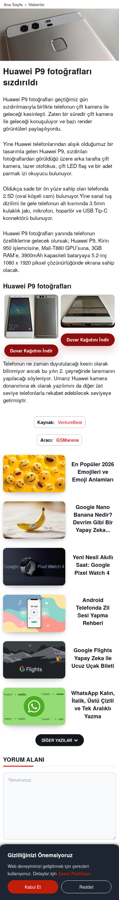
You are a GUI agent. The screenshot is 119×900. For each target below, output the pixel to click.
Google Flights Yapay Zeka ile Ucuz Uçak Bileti (92, 657)
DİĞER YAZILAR (56, 740)
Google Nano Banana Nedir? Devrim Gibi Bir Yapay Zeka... (93, 518)
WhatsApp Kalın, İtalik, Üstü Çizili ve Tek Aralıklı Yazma (93, 704)
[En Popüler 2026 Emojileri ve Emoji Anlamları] (34, 473)
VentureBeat (70, 422)
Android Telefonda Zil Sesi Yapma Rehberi (93, 611)
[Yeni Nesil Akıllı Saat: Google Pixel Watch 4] (34, 566)
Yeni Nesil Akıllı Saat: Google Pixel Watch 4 (93, 564)
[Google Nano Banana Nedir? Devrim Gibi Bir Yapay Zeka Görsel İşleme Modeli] (34, 520)
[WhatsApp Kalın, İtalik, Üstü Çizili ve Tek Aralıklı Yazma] (34, 706)
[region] (59, 872)
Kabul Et (33, 887)
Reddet (86, 887)
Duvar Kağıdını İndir (31, 351)
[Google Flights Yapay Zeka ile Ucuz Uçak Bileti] (34, 660)
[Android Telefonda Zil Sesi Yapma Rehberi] (34, 613)
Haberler (37, 4)
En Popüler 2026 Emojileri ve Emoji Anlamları (92, 471)
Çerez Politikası (74, 873)
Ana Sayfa (13, 4)
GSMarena (67, 440)
